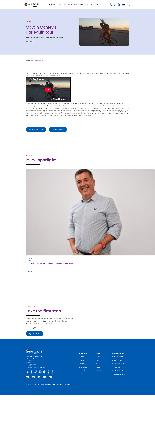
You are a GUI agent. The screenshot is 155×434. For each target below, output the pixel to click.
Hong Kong (82, 360)
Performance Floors (118, 353)
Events (97, 360)
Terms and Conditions (50, 384)
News (97, 363)
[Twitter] (35, 372)
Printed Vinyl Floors (117, 360)
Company (98, 353)
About (97, 356)
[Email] (52, 372)
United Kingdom (83, 367)
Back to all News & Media (35, 60)
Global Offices (83, 353)
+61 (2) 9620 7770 (35, 328)
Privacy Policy (60, 384)
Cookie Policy (68, 384)
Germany (81, 356)
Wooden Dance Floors (118, 374)
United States (82, 370)
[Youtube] (44, 372)
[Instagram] (27, 372)
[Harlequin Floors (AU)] (32, 4)
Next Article (56, 129)
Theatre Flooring (117, 367)
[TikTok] (48, 372)
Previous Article (37, 129)
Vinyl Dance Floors (117, 370)
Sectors (98, 367)
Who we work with (101, 370)
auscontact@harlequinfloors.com (36, 367)
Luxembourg (82, 363)
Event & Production (117, 356)
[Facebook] (31, 372)
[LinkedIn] (40, 372)
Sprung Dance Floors (118, 363)
